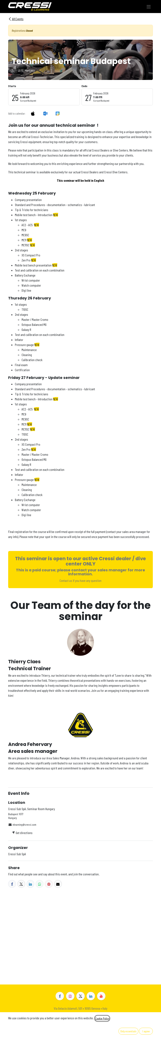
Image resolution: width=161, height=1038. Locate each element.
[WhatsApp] (39, 884)
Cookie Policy (102, 1018)
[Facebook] (12, 884)
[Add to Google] (57, 113)
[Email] (58, 884)
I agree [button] (146, 1031)
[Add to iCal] (33, 113)
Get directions (23, 833)
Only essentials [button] (128, 1031)
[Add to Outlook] (45, 113)
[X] (21, 884)
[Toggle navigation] (148, 6)
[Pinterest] (49, 884)
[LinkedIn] (30, 884)
